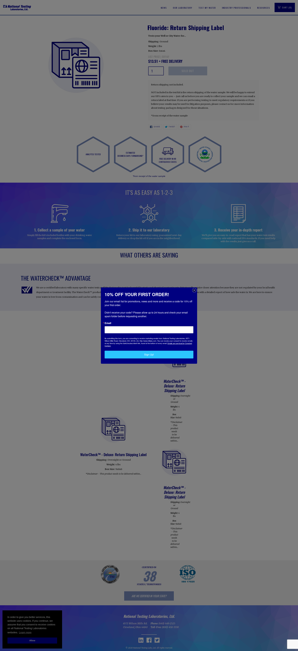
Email (108, 323)
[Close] (194, 290)
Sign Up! (149, 354)
